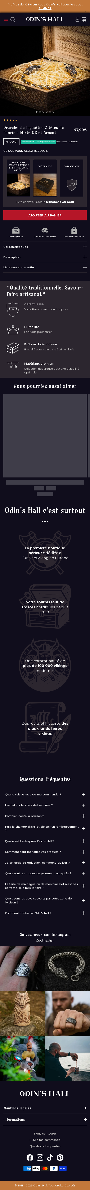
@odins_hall (45, 940)
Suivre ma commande (45, 1139)
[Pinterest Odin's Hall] (60, 1157)
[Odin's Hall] (45, 19)
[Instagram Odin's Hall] (40, 1157)
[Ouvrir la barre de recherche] (12, 19)
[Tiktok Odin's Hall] (50, 1157)
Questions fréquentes (45, 1146)
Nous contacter (45, 1133)
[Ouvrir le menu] (5, 19)
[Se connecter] (77, 19)
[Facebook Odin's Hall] (30, 1157)
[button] (10, 120)
